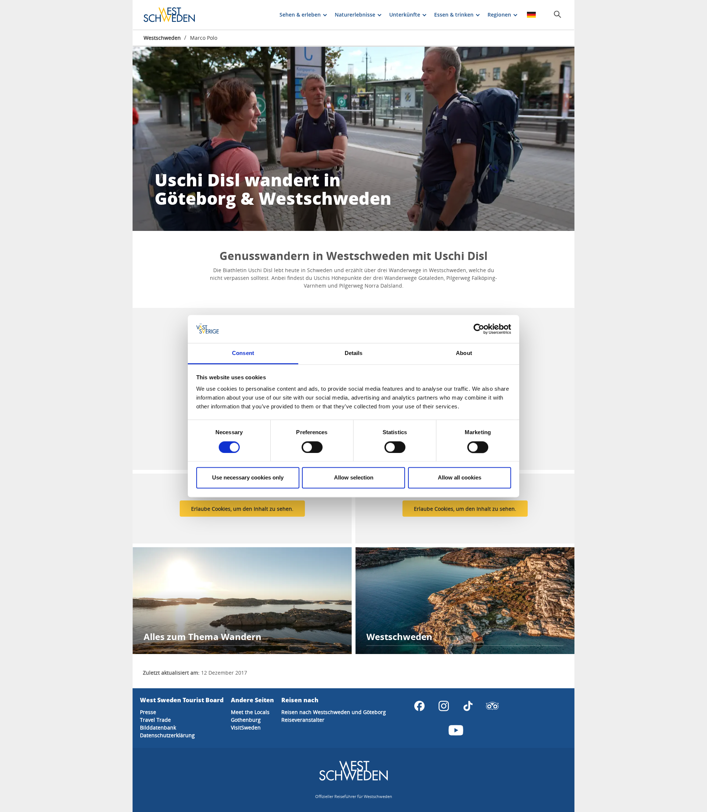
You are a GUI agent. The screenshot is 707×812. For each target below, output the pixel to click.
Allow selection (353, 478)
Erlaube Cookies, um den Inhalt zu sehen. (242, 508)
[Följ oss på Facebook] (419, 706)
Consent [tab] (243, 353)
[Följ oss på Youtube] (456, 730)
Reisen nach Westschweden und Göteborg (333, 712)
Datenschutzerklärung (167, 735)
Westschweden (162, 37)
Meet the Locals (250, 712)
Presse (148, 712)
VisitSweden (246, 727)
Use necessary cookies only (248, 478)
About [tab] (464, 353)
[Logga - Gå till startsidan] (169, 14)
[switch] (312, 447)
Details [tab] (354, 353)
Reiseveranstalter (302, 719)
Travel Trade (155, 719)
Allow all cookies (459, 478)
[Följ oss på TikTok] (468, 706)
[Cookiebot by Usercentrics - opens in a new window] (479, 328)
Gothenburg (246, 719)
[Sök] (557, 14)
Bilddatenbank (158, 727)
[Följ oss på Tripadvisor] (492, 706)
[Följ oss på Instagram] (443, 706)
